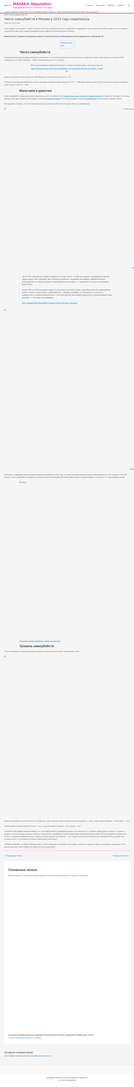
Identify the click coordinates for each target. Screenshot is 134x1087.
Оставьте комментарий (16, 1038)
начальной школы (53, 99)
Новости (52, 12)
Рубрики (111, 5)
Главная (89, 5)
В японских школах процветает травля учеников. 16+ (39, 641)
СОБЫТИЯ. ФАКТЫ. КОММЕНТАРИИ (33, 12)
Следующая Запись (121, 856)
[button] (129, 5)
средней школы (91, 99)
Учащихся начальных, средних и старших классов (82, 96)
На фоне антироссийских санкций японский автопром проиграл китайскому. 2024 (51, 1035)
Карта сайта (100, 5)
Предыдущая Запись (13, 856)
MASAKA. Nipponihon (32, 4)
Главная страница (11, 12)
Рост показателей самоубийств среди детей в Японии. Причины (49, 303)
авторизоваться (45, 1056)
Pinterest (120, 5)
